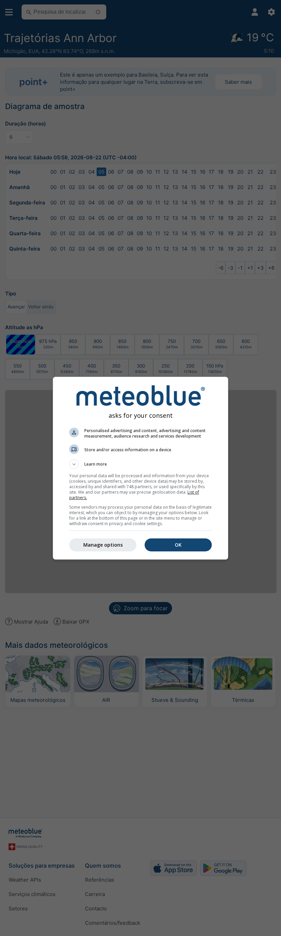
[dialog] (140, 468)
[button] (140, 464)
